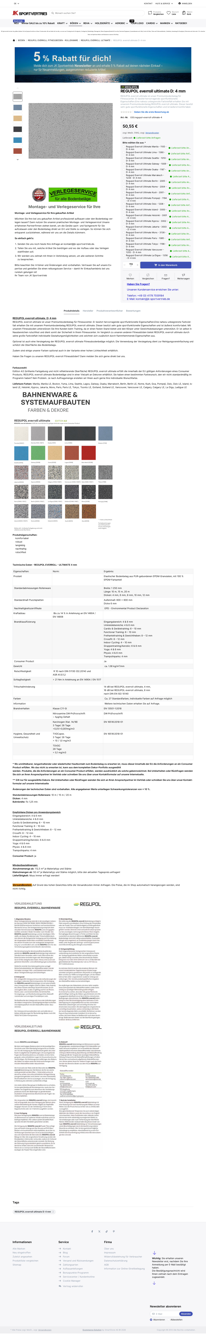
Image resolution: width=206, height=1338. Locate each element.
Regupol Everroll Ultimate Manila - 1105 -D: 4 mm (158, 148)
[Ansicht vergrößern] (70, 130)
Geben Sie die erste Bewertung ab (151, 112)
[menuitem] (16, 23)
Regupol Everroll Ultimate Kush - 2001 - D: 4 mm (158, 193)
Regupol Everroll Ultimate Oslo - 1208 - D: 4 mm (158, 205)
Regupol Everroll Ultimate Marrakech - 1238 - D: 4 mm (158, 176)
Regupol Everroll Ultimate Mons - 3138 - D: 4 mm (158, 234)
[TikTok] (107, 1231)
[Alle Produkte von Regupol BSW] (130, 86)
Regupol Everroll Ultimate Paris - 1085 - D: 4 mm (158, 239)
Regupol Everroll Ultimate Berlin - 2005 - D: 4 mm (158, 182)
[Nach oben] (17, 88)
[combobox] (17, 3)
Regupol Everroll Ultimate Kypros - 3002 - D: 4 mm (158, 222)
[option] (17, 97)
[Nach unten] (17, 159)
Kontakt (148, 3)
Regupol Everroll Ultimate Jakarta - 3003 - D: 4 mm (158, 228)
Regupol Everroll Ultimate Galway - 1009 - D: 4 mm (158, 165)
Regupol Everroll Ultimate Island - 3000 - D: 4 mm (158, 211)
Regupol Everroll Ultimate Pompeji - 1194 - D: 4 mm (158, 199)
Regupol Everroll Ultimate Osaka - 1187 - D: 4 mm (158, 171)
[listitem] (70, 130)
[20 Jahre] (103, 64)
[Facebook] (92, 1231)
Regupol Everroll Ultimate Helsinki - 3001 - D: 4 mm (158, 216)
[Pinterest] (114, 1231)
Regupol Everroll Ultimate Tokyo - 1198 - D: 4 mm (158, 245)
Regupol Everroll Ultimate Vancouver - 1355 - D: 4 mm (158, 251)
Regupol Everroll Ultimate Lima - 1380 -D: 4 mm (158, 153)
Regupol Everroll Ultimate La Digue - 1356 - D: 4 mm (158, 256)
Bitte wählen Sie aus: (133, 142)
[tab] (71, 310)
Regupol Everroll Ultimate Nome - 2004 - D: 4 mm (158, 188)
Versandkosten (152, 133)
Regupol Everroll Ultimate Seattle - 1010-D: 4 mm (158, 159)
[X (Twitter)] (99, 1231)
